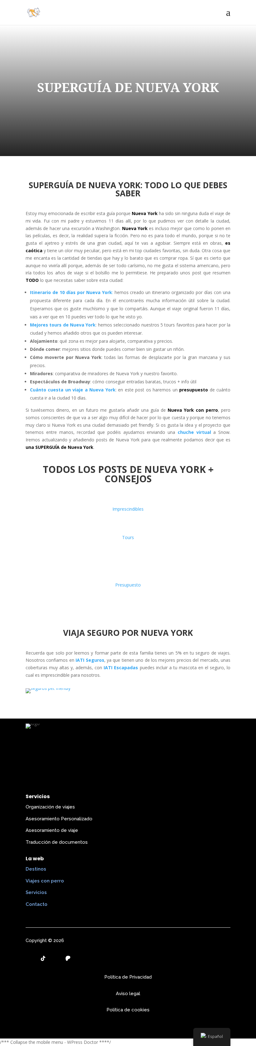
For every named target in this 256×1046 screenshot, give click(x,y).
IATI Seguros (90, 660)
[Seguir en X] (81, 958)
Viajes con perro (45, 881)
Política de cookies (128, 1010)
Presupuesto (128, 585)
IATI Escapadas (121, 667)
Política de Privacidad (128, 977)
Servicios (36, 892)
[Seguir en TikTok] (43, 958)
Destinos (36, 869)
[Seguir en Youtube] (56, 958)
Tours (128, 537)
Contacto (36, 904)
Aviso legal (128, 993)
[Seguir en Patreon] (68, 958)
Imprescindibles (128, 509)
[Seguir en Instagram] (31, 958)
